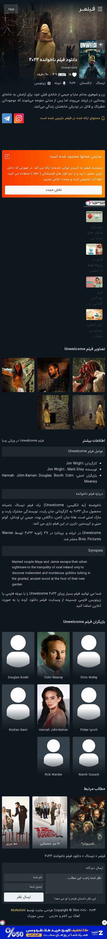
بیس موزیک (35, 916)
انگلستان (86, 83)
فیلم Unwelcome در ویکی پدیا (23, 440)
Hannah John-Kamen (19, 475)
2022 (72, 83)
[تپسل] (2, 922)
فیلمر (101, 856)
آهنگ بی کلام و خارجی (64, 916)
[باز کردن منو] (100, 9)
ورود (11, 8)
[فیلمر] (87, 9)
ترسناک (100, 83)
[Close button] (104, 922)
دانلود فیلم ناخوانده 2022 (53, 60)
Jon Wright (74, 463)
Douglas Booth (51, 475)
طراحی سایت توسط (32, 910)
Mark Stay (75, 469)
